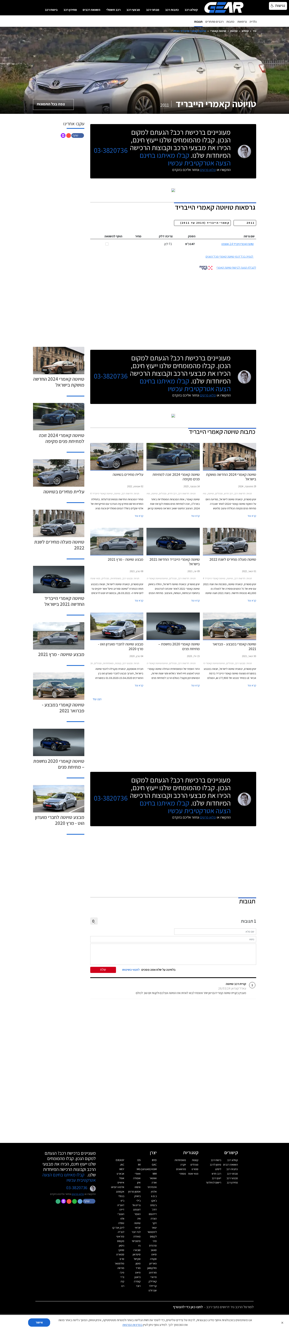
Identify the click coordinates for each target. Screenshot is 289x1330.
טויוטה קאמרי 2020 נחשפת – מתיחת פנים (58, 764)
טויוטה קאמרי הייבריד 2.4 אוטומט (237, 244)
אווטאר (153, 1178)
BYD (154, 1160)
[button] (78, 135)
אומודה (137, 1178)
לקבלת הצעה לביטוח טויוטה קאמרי (236, 267)
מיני (155, 1241)
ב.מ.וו (154, 1196)
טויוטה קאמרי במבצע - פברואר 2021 (63, 707)
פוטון (138, 1263)
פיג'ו (122, 1272)
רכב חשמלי (113, 10)
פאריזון (153, 1263)
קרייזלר (153, 1286)
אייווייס (121, 1182)
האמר (137, 1214)
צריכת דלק (166, 236)
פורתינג (153, 1272)
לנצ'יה (121, 1232)
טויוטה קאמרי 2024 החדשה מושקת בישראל (58, 382)
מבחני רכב (152, 10)
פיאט (138, 1272)
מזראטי (120, 1236)
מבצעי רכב (133, 10)
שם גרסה (249, 236)
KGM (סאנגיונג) (149, 1169)
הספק (191, 236)
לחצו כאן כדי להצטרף (188, 1307)
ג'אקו (154, 1200)
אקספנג (120, 1191)
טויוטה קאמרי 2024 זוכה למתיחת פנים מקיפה (61, 438)
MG (139, 1169)
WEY (121, 1169)
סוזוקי (121, 1250)
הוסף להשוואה (113, 236)
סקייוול (137, 1259)
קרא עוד (252, 516)
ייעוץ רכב (216, 1178)
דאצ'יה (120, 1205)
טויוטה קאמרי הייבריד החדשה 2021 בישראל (64, 601)
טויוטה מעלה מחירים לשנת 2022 (59, 544)
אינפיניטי (152, 1187)
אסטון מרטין (134, 1191)
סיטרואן (137, 1254)
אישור (39, 1322)
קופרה (137, 1281)
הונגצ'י (121, 1214)
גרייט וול (136, 1205)
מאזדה (137, 1236)
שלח (103, 969)
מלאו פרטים (208, 169)
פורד (138, 1268)
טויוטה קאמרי (218, 31)
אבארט (120, 1173)
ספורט (195, 1169)
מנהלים (194, 1164)
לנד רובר (136, 1232)
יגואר (154, 1227)
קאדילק (153, 1281)
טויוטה (234, 31)
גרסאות (242, 21)
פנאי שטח (193, 1173)
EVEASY (120, 1160)
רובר (138, 1286)
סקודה (153, 1259)
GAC (154, 1164)
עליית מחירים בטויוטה (63, 491)
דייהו (122, 1209)
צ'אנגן (137, 1277)
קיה (122, 1281)
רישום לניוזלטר (213, 1182)
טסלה (121, 1223)
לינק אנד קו (118, 1227)
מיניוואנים (181, 1169)
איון (139, 1182)
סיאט (154, 1254)
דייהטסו (153, 1214)
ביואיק (137, 1196)
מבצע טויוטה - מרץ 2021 (61, 654)
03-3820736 (111, 150)
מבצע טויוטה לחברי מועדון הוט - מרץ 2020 (59, 820)
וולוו (122, 1218)
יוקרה (183, 1164)
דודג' (154, 1209)
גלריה (253, 21)
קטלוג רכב (191, 10)
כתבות (230, 21)
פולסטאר (119, 1263)
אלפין (154, 1191)
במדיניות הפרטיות (132, 1325)
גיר (254, 31)
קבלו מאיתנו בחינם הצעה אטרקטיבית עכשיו (185, 158)
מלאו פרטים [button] (78, 1194)
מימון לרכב (215, 1164)
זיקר (154, 1223)
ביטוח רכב (51, 10)
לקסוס (153, 1236)
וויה (139, 1218)
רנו (122, 1286)
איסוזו (138, 1187)
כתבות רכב (172, 10)
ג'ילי (138, 1200)
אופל (121, 1178)
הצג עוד (97, 699)
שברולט (153, 1290)
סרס (122, 1259)
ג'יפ (122, 1200)
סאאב (154, 1250)
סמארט (120, 1254)
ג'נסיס (153, 1205)
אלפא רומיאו (117, 1187)
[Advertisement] (173, 308)
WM (155, 1173)
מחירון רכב (70, 10)
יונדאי (138, 1227)
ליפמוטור (152, 1232)
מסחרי (182, 1173)
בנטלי (121, 1196)
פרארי (153, 1277)
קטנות (195, 1160)
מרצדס (153, 1245)
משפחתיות (180, 1160)
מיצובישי (136, 1241)
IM (139, 1164)
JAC (122, 1164)
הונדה (154, 1218)
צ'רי (122, 1277)
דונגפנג (137, 1209)
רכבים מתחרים (214, 21)
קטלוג (245, 31)
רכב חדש (216, 1173)
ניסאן (121, 1245)
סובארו (137, 1250)
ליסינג (218, 1169)
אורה (154, 1182)
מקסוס (120, 1241)
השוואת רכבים (91, 10)
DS (139, 1160)
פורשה (120, 1268)
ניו (139, 1245)
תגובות (198, 21)
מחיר (138, 236)
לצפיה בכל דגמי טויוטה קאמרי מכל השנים (229, 256)
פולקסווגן (152, 1268)
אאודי (138, 1173)
